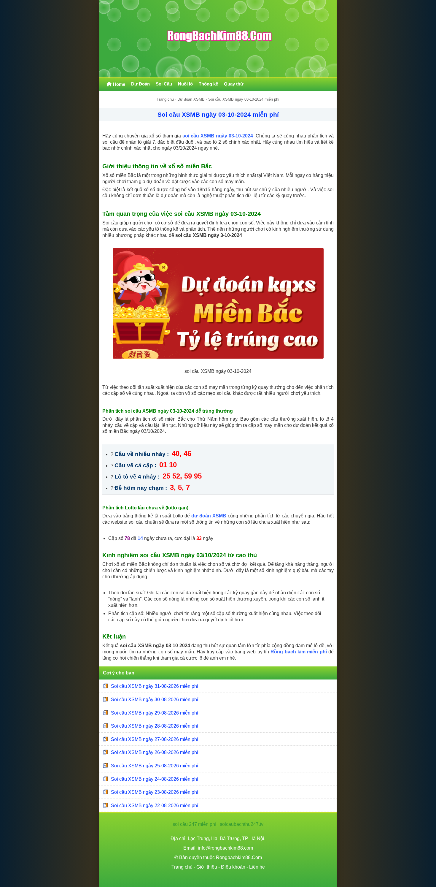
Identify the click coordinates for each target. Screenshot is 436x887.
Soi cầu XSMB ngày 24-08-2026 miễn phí (154, 778)
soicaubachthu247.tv (241, 824)
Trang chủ (165, 99)
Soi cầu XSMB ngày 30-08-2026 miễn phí (154, 699)
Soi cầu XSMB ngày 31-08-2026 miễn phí (154, 686)
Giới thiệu (206, 866)
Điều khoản (233, 866)
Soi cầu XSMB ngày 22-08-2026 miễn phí (154, 805)
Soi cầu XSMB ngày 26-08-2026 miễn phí (154, 752)
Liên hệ (257, 866)
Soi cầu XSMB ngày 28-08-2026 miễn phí (154, 725)
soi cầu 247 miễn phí (194, 824)
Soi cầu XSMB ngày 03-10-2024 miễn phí (218, 114)
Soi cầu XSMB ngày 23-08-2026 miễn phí (154, 792)
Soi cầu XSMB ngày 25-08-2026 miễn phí (154, 765)
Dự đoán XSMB (191, 99)
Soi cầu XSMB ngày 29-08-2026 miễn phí (154, 712)
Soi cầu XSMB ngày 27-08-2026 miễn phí (154, 739)
